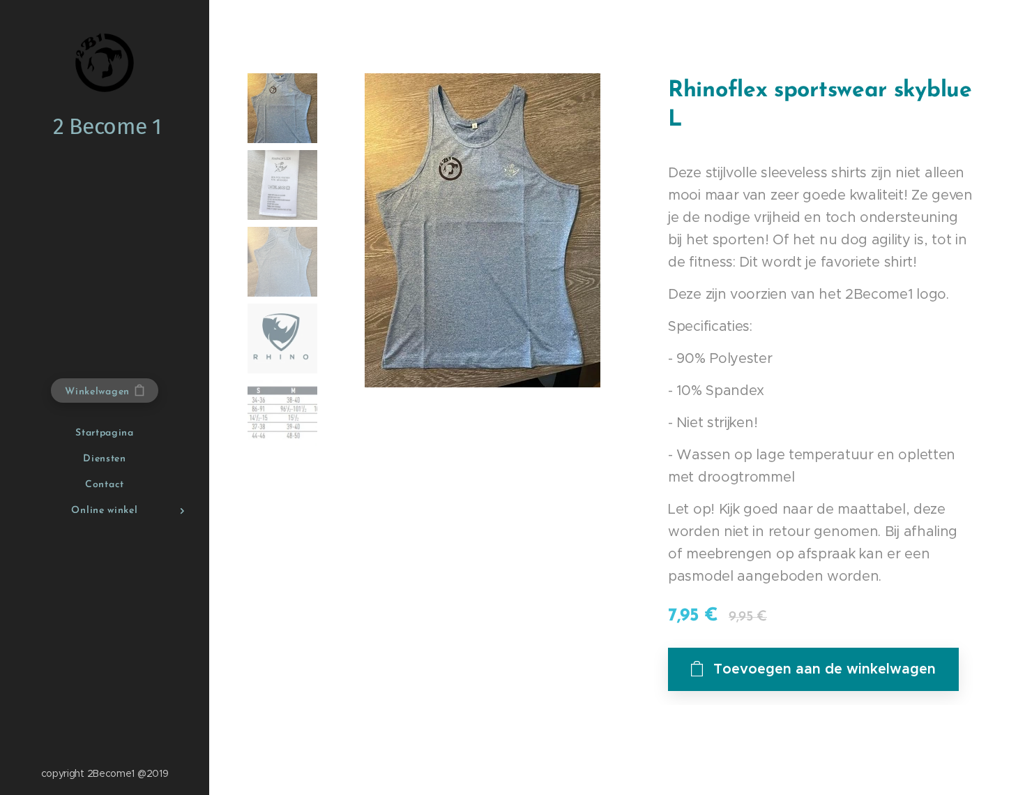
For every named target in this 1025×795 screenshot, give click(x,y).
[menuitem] (104, 433)
